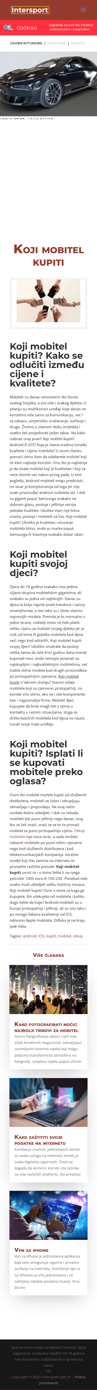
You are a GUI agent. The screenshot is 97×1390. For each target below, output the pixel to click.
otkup (78, 935)
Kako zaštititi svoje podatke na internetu (40, 1140)
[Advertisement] (48, 184)
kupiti (51, 935)
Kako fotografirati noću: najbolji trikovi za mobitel (46, 1027)
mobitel (64, 935)
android (29, 935)
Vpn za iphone (31, 1250)
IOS (41, 935)
